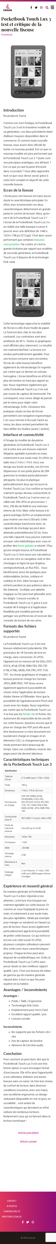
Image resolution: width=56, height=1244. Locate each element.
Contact (12, 1201)
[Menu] (52, 7)
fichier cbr (29, 714)
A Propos (12, 1206)
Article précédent (28, 1132)
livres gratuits (26, 545)
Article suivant (28, 1141)
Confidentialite (11, 1211)
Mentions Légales (12, 1216)
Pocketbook (6, 34)
